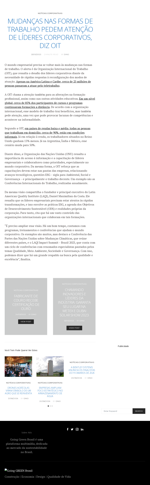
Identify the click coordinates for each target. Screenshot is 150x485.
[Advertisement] (123, 379)
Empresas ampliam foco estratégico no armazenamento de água (50, 392)
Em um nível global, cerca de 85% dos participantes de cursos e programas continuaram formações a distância (50, 103)
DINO (66, 54)
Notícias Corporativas (50, 13)
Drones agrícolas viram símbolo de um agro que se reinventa (18, 390)
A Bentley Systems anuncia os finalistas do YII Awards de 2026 (82, 370)
